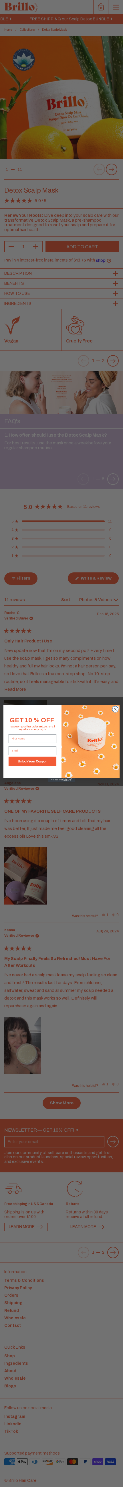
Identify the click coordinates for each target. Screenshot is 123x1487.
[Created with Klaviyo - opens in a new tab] (61, 780)
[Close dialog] (115, 709)
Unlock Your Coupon (32, 761)
